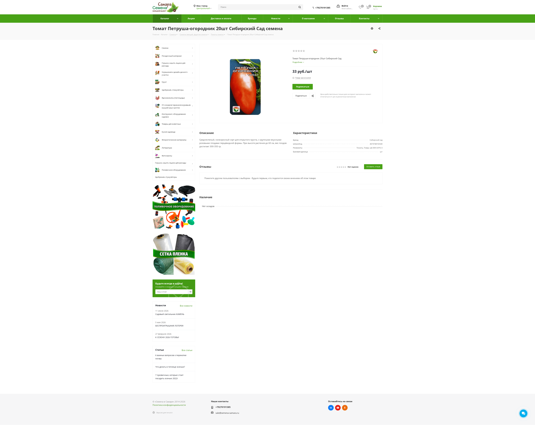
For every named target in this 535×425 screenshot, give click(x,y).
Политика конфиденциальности (169, 405)
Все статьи (187, 350)
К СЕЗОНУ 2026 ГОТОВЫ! (167, 337)
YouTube (338, 408)
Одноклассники (345, 408)
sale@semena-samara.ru (227, 412)
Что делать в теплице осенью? (170, 366)
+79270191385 (322, 7)
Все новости (186, 305)
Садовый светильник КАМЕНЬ (169, 314)
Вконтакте (331, 408)
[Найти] (299, 7)
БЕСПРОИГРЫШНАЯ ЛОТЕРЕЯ (169, 325)
